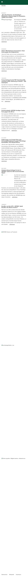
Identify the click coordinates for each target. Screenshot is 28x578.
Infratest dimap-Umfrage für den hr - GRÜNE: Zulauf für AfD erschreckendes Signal (12, 171)
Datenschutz (4, 574)
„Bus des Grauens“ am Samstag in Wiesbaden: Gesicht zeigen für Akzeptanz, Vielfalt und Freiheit (13, 16)
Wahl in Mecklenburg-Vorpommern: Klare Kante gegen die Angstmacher (13, 51)
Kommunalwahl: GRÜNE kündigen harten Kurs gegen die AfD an (13, 111)
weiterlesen (4, 41)
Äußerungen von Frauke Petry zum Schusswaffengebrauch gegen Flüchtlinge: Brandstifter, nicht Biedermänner (13, 141)
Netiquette (11, 574)
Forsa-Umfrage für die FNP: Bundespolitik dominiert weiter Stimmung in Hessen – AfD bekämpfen (13, 81)
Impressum (18, 574)
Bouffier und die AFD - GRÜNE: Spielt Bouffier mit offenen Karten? (12, 206)
